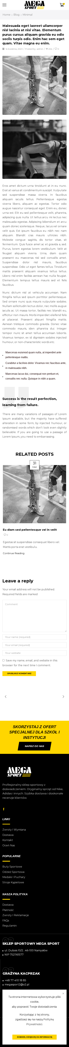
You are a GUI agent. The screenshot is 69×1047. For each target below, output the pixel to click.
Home (6, 14)
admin (40, 49)
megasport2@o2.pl (17, 984)
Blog (16, 14)
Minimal (28, 14)
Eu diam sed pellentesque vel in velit (30, 529)
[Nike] (34, 696)
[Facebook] (3, 809)
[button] (5, 511)
